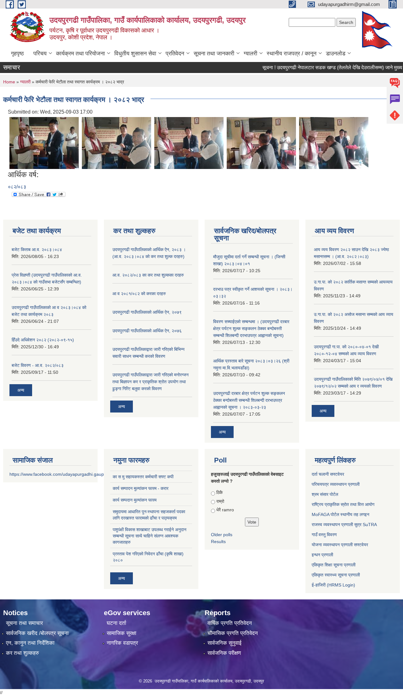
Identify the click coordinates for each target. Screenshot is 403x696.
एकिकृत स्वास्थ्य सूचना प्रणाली (336, 574)
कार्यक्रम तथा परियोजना (80, 53)
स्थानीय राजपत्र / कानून (291, 53)
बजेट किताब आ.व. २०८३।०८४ (37, 249)
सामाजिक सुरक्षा (121, 633)
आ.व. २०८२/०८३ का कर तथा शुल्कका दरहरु (148, 275)
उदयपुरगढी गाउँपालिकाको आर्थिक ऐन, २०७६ (147, 330)
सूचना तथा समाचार (24, 623)
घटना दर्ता (116, 623)
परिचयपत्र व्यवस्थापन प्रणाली (336, 484)
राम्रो (220, 501)
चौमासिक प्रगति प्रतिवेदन (232, 633)
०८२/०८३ (17, 186)
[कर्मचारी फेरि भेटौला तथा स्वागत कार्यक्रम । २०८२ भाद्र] (44, 142)
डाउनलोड (335, 53)
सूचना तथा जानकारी (214, 53)
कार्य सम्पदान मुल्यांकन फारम (134, 499)
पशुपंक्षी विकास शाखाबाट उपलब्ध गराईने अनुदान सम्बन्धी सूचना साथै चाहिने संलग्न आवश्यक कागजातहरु (149, 536)
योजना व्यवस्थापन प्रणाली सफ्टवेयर (340, 544)
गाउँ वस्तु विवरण (324, 534)
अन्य (20, 390)
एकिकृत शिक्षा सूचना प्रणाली (333, 564)
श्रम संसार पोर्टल (325, 494)
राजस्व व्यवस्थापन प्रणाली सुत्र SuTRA (344, 524)
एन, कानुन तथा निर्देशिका (30, 643)
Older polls (221, 534)
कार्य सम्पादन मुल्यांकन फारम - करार (140, 488)
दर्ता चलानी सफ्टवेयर (328, 474)
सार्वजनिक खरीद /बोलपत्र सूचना (37, 633)
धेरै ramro (225, 509)
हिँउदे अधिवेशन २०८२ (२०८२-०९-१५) (43, 339)
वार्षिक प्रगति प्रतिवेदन (229, 623)
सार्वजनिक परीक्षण (224, 653)
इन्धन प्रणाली (322, 554)
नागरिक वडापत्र (122, 643)
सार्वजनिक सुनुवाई (224, 643)
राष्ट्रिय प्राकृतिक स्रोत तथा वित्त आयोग (343, 504)
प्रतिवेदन (175, 53)
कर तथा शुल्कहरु (22, 653)
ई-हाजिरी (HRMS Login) (333, 584)
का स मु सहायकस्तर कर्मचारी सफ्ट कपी (143, 476)
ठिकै (219, 492)
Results (218, 541)
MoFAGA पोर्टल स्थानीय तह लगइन (340, 514)
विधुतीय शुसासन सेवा (135, 53)
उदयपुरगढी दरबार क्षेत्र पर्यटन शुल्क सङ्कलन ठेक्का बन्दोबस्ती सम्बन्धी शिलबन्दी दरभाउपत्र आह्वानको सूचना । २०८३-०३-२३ (249, 400)
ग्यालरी (250, 53)
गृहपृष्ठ (17, 53)
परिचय (40, 53)
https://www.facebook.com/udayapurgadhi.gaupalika (61, 474)
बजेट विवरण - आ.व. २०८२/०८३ (38, 365)
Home (9, 81)
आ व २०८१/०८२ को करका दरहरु (139, 293)
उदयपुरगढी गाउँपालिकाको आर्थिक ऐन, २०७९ (147, 312)
